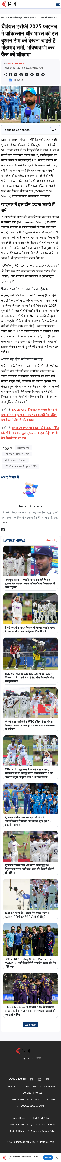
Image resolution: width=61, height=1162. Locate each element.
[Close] (56, 1157)
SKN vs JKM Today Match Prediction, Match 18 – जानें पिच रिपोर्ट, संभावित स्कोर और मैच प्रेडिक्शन (29, 677)
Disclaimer (49, 1086)
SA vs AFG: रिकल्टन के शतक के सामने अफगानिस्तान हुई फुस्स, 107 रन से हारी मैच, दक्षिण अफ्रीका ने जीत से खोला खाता (29, 415)
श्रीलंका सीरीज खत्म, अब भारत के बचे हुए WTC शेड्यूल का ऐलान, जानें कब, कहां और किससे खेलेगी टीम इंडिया (29, 868)
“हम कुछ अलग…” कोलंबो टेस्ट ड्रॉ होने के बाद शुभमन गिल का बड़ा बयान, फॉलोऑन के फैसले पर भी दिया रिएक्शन (30, 583)
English (25, 1058)
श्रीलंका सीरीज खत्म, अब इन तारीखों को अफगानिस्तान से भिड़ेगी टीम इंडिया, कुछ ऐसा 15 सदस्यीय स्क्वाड (28, 821)
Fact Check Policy (41, 1118)
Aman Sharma (15, 63)
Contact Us (12, 1086)
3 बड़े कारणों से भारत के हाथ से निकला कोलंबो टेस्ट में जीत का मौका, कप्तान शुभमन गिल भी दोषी (30, 629)
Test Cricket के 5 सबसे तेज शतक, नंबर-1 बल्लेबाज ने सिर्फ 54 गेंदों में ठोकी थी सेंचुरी (27, 915)
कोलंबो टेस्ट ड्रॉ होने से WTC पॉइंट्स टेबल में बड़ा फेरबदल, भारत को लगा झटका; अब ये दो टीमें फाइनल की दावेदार (30, 725)
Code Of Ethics (17, 1131)
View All (50, 540)
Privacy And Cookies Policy (24, 1099)
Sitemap (51, 1099)
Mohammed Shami (15, 460)
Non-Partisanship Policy (21, 1124)
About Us (31, 1086)
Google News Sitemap (32, 1105)
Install (48, 1157)
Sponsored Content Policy (43, 1131)
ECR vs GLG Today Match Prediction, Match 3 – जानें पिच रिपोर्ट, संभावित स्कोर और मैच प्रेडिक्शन (30, 963)
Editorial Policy (19, 1118)
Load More (31, 1024)
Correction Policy (47, 1124)
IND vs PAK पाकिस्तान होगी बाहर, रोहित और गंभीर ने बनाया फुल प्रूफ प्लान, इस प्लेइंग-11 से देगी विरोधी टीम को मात (30, 433)
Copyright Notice (32, 1092)
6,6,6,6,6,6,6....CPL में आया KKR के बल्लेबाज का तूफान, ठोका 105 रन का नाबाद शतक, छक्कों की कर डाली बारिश (30, 1010)
